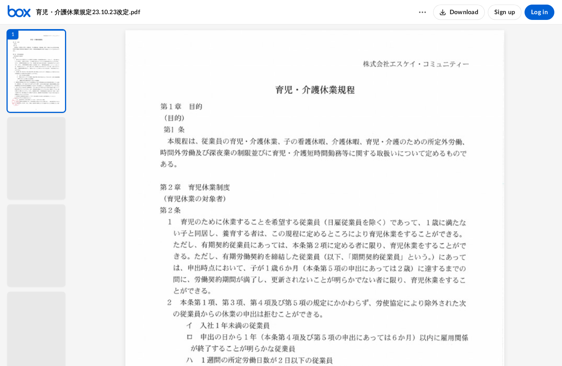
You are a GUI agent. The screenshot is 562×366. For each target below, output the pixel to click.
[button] (36, 71)
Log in (539, 12)
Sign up (504, 12)
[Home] (19, 12)
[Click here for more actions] (422, 12)
